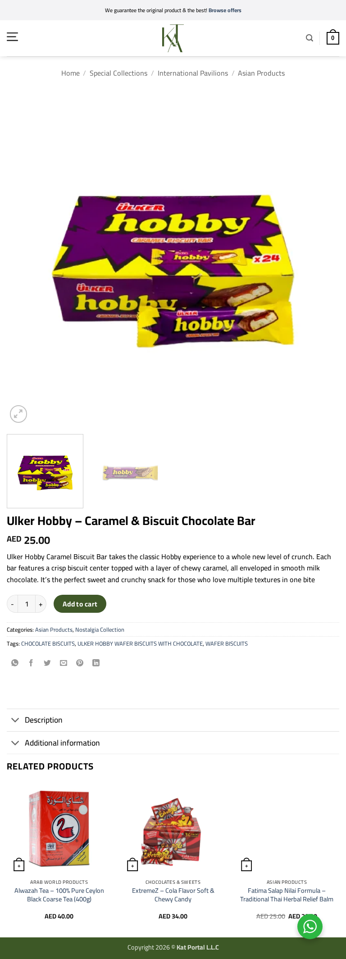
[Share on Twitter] (47, 663)
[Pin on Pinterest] (80, 663)
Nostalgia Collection (99, 629)
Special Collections (118, 73)
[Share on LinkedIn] (96, 663)
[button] (12, 36)
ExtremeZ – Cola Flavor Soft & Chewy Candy (173, 895)
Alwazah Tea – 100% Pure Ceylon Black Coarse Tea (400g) (59, 895)
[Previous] (25, 259)
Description (44, 719)
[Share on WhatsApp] (15, 663)
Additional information (62, 742)
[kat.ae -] (173, 38)
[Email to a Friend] (63, 663)
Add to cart (80, 604)
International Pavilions (193, 73)
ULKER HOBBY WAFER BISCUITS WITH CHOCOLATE (140, 643)
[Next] (321, 259)
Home (70, 73)
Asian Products (261, 73)
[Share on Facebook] (31, 663)
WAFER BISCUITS (226, 643)
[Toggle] (15, 721)
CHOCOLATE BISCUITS (48, 643)
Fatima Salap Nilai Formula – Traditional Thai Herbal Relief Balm (286, 895)
